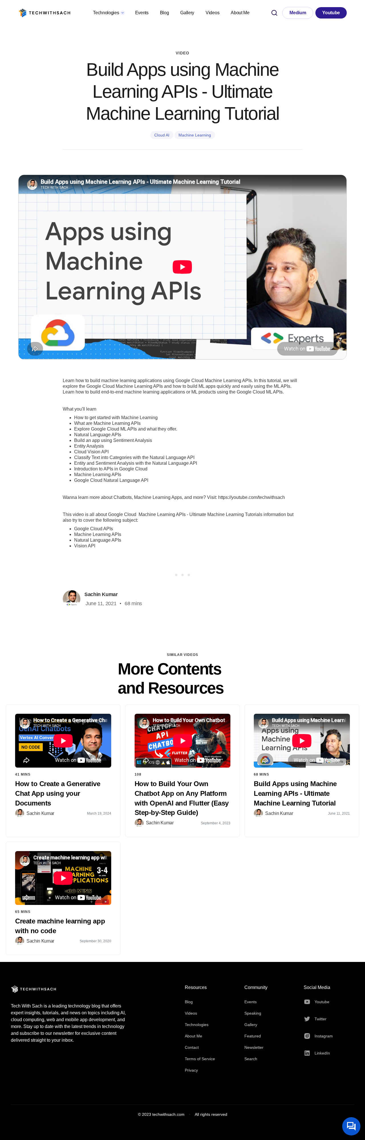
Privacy (191, 1070)
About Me (240, 12)
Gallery (187, 12)
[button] (108, 13)
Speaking (252, 1013)
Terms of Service (200, 1059)
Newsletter (253, 1047)
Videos (212, 12)
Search (250, 1059)
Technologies (196, 1024)
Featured (252, 1036)
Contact (192, 1047)
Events (142, 12)
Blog (164, 12)
